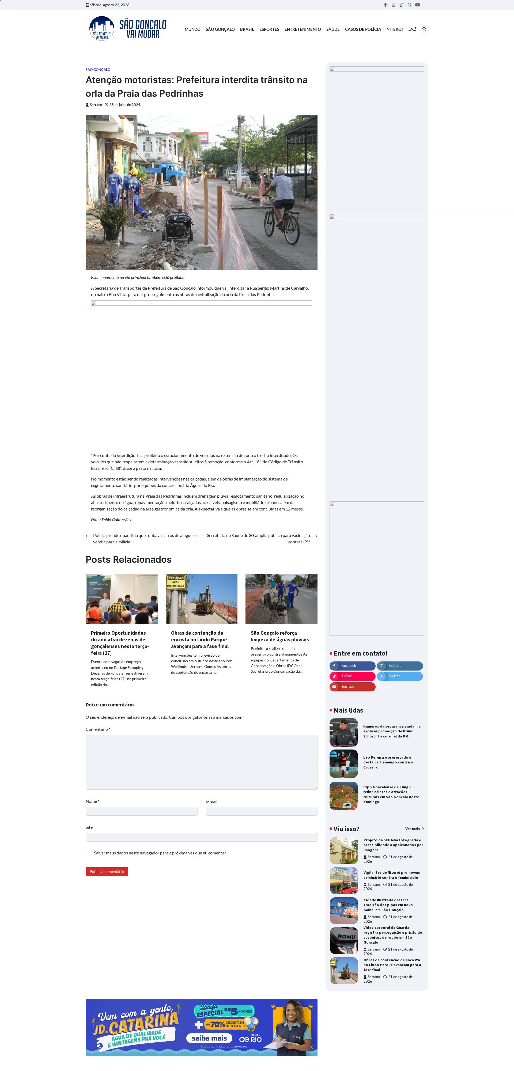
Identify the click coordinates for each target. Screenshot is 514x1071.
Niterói (395, 29)
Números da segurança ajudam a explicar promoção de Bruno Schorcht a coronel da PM (392, 731)
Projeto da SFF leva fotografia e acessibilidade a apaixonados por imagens (393, 845)
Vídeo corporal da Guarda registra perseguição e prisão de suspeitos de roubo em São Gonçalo (393, 935)
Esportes (269, 29)
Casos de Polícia (363, 29)
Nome (92, 801)
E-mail (213, 801)
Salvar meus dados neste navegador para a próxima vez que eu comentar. (160, 852)
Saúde (333, 29)
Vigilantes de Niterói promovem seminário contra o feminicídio (392, 875)
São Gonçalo (220, 29)
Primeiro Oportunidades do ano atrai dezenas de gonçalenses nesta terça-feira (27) (120, 643)
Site (89, 827)
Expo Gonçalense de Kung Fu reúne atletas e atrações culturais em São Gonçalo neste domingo (391, 794)
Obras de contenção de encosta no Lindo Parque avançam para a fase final (200, 639)
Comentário (98, 729)
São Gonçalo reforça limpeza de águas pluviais (280, 636)
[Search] (424, 29)
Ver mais (413, 828)
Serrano (96, 105)
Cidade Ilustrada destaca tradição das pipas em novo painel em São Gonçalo (388, 905)
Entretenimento (303, 29)
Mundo (193, 29)
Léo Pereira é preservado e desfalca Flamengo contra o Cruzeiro (388, 762)
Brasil (247, 29)
